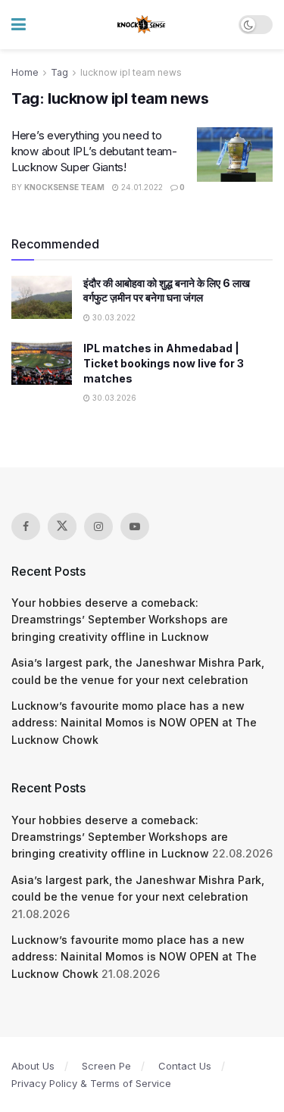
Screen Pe (106, 1066)
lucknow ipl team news (131, 72)
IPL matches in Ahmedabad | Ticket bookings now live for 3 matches (163, 363)
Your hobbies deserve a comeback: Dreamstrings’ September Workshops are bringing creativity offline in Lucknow (119, 619)
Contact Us (184, 1066)
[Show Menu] (18, 24)
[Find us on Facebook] (25, 526)
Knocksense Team (64, 187)
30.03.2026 (113, 397)
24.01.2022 (141, 187)
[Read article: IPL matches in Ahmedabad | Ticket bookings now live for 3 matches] (41, 362)
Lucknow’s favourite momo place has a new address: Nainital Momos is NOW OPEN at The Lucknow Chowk (134, 722)
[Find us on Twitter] (62, 526)
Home (25, 72)
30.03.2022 (113, 317)
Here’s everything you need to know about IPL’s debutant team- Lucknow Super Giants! (94, 151)
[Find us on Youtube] (134, 526)
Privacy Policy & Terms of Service (91, 1083)
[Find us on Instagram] (98, 526)
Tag (59, 72)
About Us (33, 1066)
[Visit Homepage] (142, 25)
